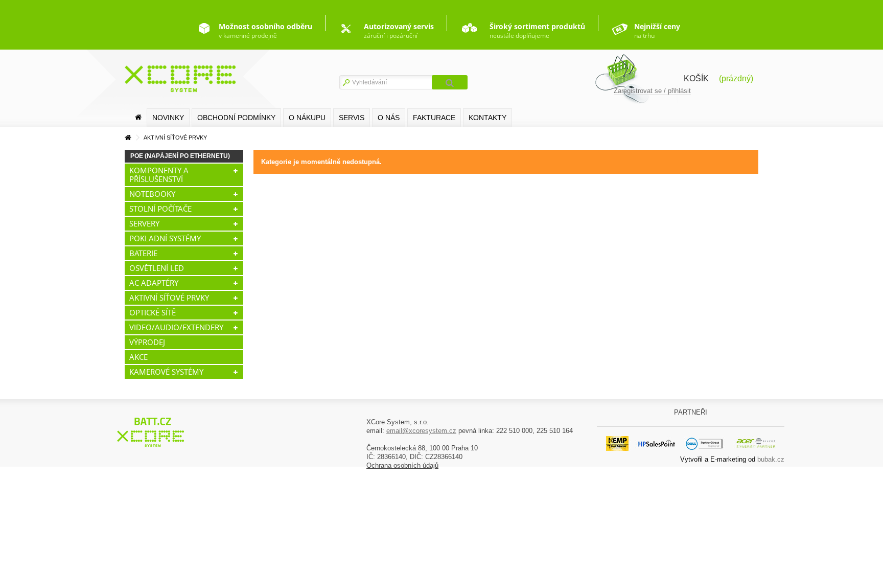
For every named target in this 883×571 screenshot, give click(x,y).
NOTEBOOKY (152, 194)
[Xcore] (152, 432)
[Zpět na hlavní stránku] (128, 137)
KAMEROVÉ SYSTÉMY (166, 372)
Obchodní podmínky (236, 117)
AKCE (138, 357)
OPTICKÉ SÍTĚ (152, 312)
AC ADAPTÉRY (153, 283)
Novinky (168, 117)
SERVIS (351, 117)
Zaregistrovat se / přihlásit (652, 91)
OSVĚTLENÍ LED (156, 268)
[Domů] (138, 117)
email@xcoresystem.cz (421, 431)
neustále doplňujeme (537, 30)
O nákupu (307, 117)
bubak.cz (770, 459)
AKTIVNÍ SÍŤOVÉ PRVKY (169, 297)
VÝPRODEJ (147, 342)
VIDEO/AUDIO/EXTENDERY (176, 327)
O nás (389, 117)
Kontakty (487, 117)
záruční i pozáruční (399, 30)
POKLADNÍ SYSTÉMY (165, 238)
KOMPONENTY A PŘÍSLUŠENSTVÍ (159, 174)
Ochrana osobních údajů (402, 465)
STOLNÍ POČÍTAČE (160, 208)
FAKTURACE (434, 117)
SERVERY (144, 223)
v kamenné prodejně (265, 30)
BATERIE (143, 253)
